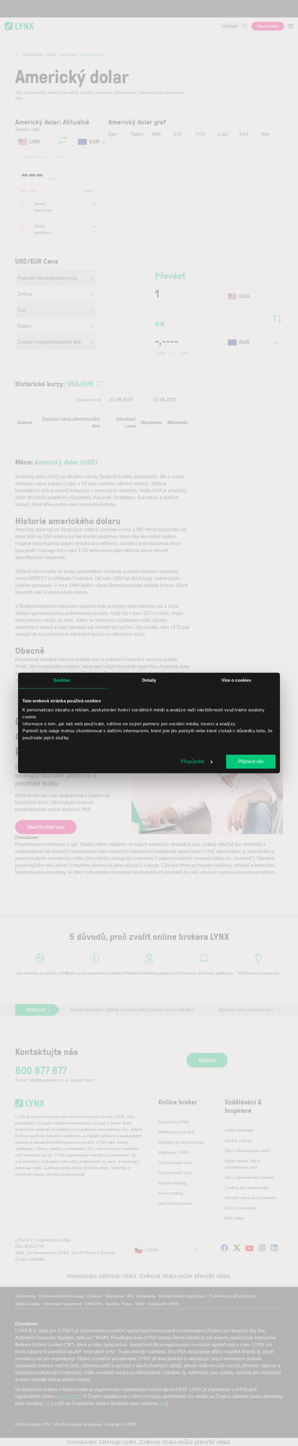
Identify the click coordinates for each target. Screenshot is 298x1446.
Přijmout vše (251, 761)
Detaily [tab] (149, 680)
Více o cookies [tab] (236, 680)
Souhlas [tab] (61, 680)
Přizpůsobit (193, 761)
